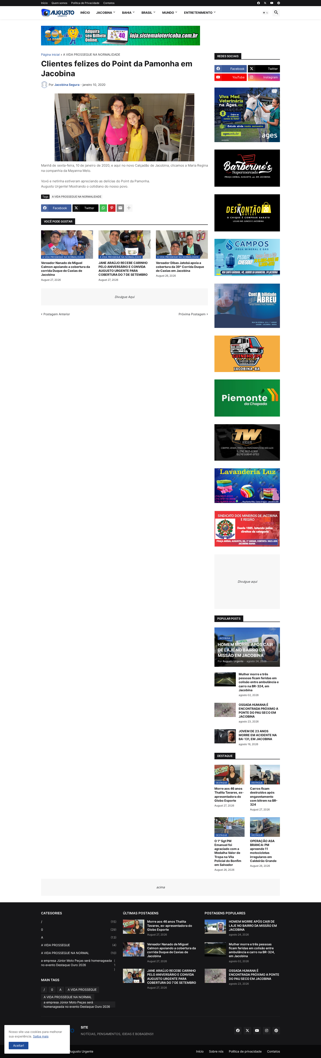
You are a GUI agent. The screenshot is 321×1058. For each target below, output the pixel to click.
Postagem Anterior (56, 314)
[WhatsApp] (103, 208)
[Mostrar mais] (129, 208)
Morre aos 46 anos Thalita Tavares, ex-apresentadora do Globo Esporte (229, 794)
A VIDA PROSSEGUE (78, 945)
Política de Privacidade (85, 3)
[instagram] (266, 1030)
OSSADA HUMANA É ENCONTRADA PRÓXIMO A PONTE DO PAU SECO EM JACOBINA (258, 711)
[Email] (120, 208)
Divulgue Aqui (124, 297)
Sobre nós (216, 1051)
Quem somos (59, 3)
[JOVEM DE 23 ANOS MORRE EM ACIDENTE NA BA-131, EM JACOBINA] (225, 736)
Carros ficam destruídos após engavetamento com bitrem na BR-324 (264, 796)
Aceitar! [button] (18, 1045)
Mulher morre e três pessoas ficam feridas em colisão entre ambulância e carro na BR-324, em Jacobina (259, 682)
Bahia (126, 12)
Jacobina (104, 12)
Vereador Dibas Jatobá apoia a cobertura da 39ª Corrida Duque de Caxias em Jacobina (180, 266)
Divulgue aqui (247, 581)
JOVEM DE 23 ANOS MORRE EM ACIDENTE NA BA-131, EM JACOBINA (258, 735)
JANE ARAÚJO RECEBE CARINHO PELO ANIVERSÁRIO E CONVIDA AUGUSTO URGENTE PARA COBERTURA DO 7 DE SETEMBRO (123, 269)
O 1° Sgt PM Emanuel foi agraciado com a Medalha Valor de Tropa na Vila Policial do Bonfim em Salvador (227, 853)
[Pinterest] (112, 208)
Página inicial (50, 54)
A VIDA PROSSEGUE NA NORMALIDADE (91, 54)
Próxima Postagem (192, 314)
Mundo (168, 12)
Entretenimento (198, 12)
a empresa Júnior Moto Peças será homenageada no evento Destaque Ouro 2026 (78, 965)
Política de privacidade (245, 1051)
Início (44, 3)
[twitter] (265, 3)
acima (160, 887)
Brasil (147, 12)
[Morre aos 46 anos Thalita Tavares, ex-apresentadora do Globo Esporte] (133, 927)
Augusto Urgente (81, 1051)
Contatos (108, 3)
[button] (265, 12)
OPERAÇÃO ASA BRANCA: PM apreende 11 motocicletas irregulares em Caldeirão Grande (263, 851)
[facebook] (258, 3)
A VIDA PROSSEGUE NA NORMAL (78, 953)
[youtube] (271, 3)
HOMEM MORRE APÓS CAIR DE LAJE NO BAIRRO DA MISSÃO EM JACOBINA (253, 925)
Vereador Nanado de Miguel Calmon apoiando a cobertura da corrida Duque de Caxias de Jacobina (65, 269)
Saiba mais (40, 1036)
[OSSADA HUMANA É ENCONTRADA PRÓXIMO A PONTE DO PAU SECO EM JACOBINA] (225, 710)
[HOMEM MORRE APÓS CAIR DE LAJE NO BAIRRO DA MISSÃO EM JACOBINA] (215, 927)
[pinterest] (278, 3)
